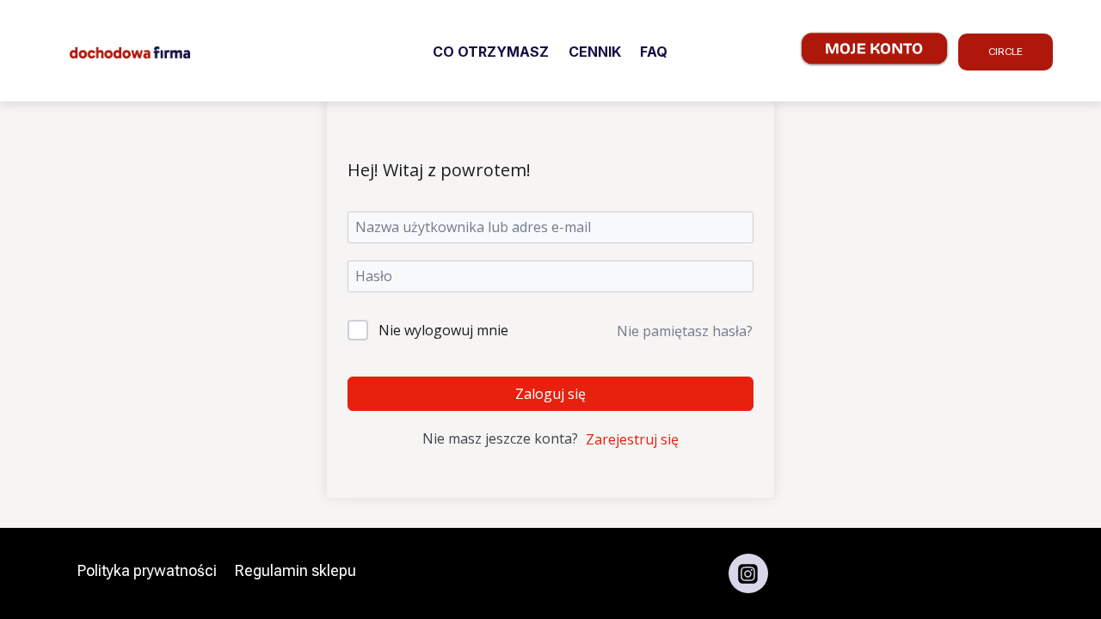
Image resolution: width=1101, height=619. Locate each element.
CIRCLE (1005, 52)
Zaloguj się (550, 393)
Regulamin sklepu (295, 570)
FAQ (653, 51)
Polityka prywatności (147, 570)
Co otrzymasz (491, 51)
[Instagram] (748, 573)
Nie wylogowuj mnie (443, 330)
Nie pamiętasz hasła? (685, 331)
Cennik (595, 51)
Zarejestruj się (632, 439)
